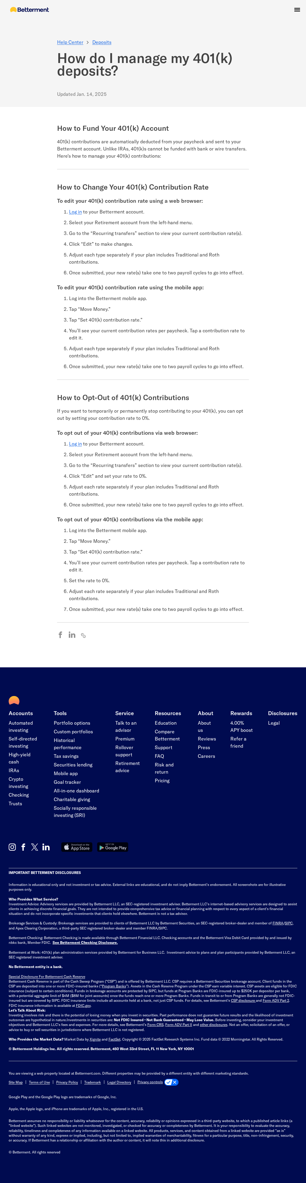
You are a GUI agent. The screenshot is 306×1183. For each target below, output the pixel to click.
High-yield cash (19, 758)
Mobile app (66, 773)
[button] (297, 10)
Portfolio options (72, 723)
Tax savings (66, 756)
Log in (75, 211)
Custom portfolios (73, 731)
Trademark (92, 1082)
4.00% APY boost (241, 726)
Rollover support (124, 750)
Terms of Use (39, 1082)
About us (204, 726)
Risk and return (164, 768)
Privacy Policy (67, 1082)
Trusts (15, 803)
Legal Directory (119, 1082)
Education (166, 723)
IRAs (14, 770)
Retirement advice (127, 766)
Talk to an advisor (126, 726)
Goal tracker (67, 782)
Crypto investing (18, 782)
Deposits (101, 42)
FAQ (159, 756)
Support (163, 747)
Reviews (207, 738)
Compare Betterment (167, 735)
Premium (124, 738)
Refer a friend (238, 742)
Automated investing (21, 726)
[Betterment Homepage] (30, 10)
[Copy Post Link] (83, 635)
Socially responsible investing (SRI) (75, 811)
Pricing (162, 780)
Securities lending (73, 764)
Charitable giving (72, 799)
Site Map (16, 1082)
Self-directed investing (23, 742)
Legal (274, 723)
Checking (19, 795)
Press (204, 747)
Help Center (70, 42)
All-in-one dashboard (76, 790)
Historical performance (68, 743)
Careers (206, 756)
